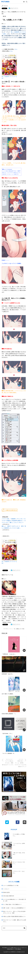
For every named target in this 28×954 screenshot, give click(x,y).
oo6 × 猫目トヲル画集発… (8, 693)
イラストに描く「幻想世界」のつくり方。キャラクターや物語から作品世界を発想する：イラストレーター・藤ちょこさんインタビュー (14, 520)
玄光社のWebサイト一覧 (12, 949)
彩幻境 (22, 620)
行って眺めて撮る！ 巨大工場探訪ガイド (12, 904)
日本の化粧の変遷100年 (8, 895)
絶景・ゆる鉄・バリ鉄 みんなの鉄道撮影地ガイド (14, 908)
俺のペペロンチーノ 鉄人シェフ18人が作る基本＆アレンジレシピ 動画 (14, 912)
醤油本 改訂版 (6, 892)
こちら (15, 49)
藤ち (14, 620)
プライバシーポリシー (21, 947)
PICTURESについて (6, 947)
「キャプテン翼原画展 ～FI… (8, 753)
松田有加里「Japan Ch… (7, 674)
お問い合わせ (13, 947)
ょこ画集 (18, 620)
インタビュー (6, 888)
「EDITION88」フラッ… (7, 733)
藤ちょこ (4, 23)
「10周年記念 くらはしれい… (9, 654)
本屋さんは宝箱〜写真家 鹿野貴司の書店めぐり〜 (14, 916)
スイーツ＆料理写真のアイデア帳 (10, 885)
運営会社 (19, 949)
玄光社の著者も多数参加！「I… (9, 713)
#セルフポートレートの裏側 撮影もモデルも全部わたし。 (14, 920)
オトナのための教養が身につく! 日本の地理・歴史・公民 (14, 900)
